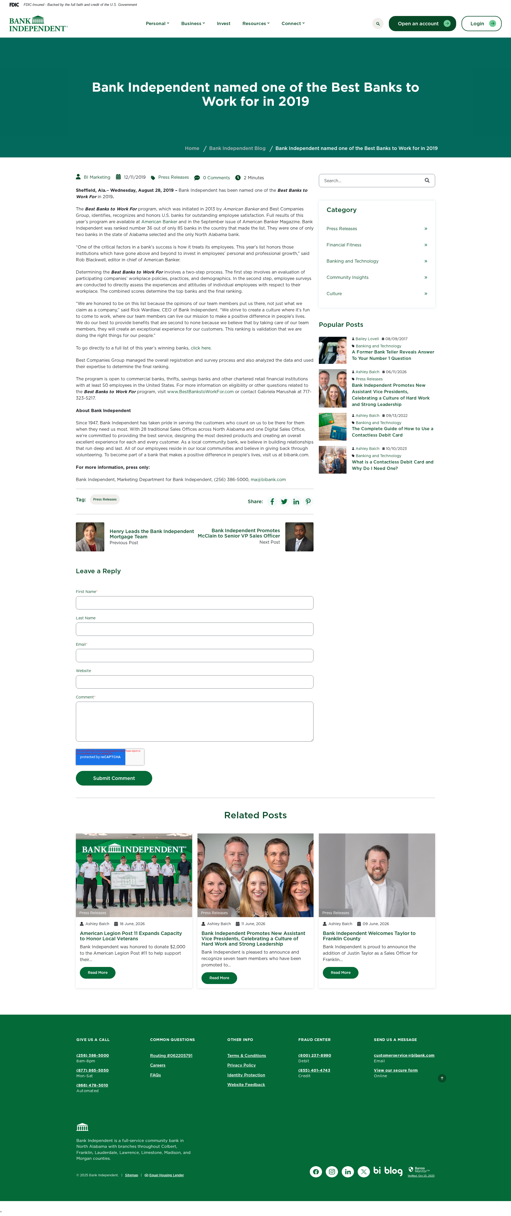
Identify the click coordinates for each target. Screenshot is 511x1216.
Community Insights (348, 277)
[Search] (427, 180)
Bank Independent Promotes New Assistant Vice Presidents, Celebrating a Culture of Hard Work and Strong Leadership (253, 938)
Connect (291, 23)
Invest (223, 23)
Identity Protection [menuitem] (246, 1075)
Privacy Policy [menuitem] (241, 1065)
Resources (254, 23)
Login (477, 23)
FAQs (155, 1075)
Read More (98, 972)
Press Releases (173, 177)
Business (191, 23)
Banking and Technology (352, 261)
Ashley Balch (368, 372)
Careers (158, 1065)
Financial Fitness (344, 245)
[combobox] (377, 180)
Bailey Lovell (367, 338)
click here (201, 348)
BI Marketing (97, 177)
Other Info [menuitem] (240, 1039)
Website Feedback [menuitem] (246, 1084)
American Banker (159, 222)
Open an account (418, 23)
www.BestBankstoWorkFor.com (200, 392)
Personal (156, 23)
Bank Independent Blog (237, 148)
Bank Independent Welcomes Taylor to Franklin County (369, 936)
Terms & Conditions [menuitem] (246, 1055)
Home (192, 148)
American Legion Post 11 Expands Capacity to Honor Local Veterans (131, 936)
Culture (334, 293)
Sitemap (131, 1175)
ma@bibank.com (268, 479)
